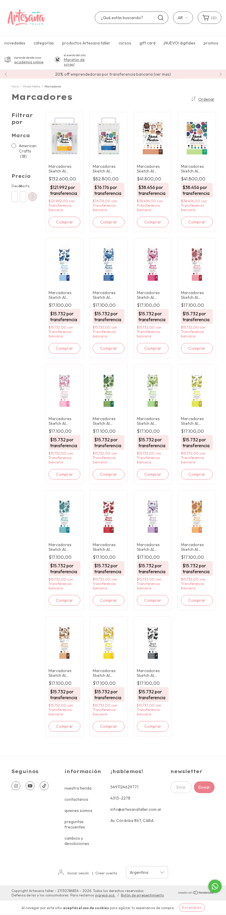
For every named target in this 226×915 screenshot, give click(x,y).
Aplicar (32, 196)
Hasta (23, 186)
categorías (44, 43)
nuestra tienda (78, 788)
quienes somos (78, 810)
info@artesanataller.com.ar (136, 809)
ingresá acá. (105, 895)
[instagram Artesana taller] (15, 785)
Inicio (15, 86)
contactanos (76, 799)
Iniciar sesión (78, 873)
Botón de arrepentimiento (142, 895)
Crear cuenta (106, 873)
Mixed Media (31, 86)
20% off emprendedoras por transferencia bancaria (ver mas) (113, 74)
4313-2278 (120, 798)
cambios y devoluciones (76, 841)
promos (211, 43)
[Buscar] (161, 17)
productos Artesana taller (86, 43)
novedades (14, 43)
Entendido (192, 907)
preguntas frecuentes (74, 824)
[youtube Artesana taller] (30, 785)
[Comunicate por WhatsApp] (215, 886)
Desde (14, 186)
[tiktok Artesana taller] (44, 785)
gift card (147, 43)
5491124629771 (124, 787)
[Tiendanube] (196, 893)
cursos (125, 43)
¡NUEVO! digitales (179, 43)
